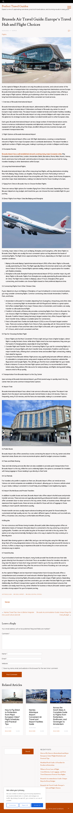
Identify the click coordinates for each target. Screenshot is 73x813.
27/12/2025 (56, 727)
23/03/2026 (32, 727)
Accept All (37, 805)
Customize (12, 805)
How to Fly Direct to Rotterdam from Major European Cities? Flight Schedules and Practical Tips (12, 717)
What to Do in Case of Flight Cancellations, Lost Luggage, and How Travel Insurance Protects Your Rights (53, 771)
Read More (8, 731)
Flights (4, 34)
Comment (6, 634)
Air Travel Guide (7, 594)
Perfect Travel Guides (15, 6)
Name (4, 654)
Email (4, 659)
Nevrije (14, 30)
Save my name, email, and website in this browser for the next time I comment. (31, 668)
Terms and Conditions (56, 809)
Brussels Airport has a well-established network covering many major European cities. (32, 154)
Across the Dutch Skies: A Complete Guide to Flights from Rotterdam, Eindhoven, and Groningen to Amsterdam (60, 715)
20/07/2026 (8, 727)
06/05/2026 (5, 30)
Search (28, 751)
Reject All (25, 805)
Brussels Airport (18, 594)
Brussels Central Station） (34, 594)
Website (5, 663)
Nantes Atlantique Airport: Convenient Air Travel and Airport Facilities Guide (36, 717)
